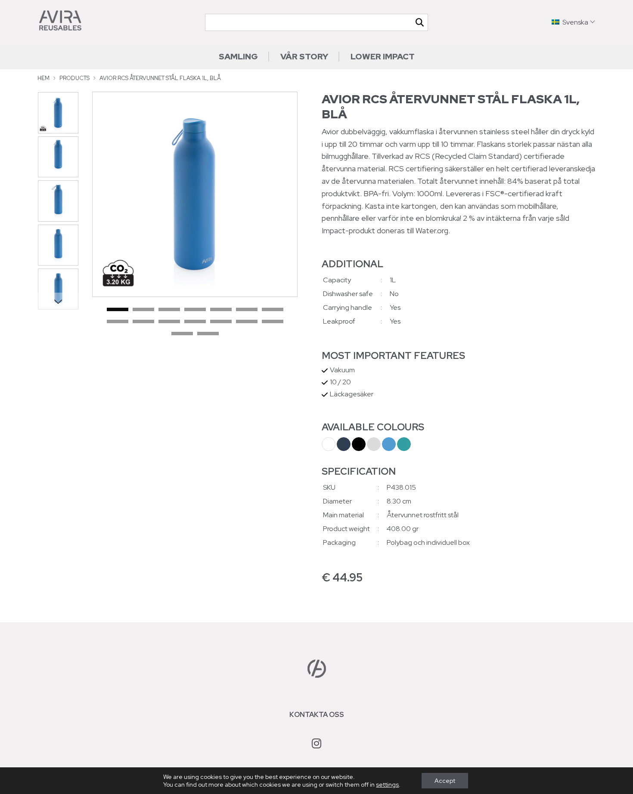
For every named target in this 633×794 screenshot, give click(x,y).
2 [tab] (143, 310)
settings (387, 784)
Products (74, 78)
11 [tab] (195, 322)
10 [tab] (169, 322)
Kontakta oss (316, 714)
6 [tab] (247, 310)
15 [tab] (182, 334)
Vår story (304, 56)
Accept (444, 781)
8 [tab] (117, 322)
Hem (43, 78)
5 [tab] (221, 310)
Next (57, 301)
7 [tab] (272, 310)
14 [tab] (272, 322)
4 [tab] (195, 310)
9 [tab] (143, 322)
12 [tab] (221, 322)
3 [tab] (169, 310)
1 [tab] (117, 310)
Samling (238, 56)
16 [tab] (208, 334)
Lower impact (383, 56)
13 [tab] (247, 322)
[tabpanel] (195, 194)
